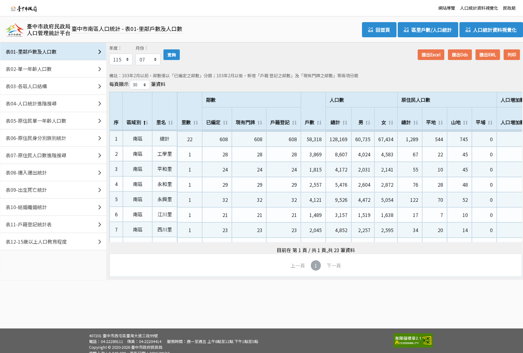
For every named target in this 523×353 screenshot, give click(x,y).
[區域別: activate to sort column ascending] (137, 130)
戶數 (309, 122)
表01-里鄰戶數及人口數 (31, 51)
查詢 (171, 55)
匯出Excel (431, 55)
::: (6, 7)
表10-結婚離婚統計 (26, 207)
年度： (115, 48)
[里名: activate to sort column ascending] (164, 130)
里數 (186, 122)
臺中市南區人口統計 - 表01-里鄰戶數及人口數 (126, 28)
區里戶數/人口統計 (431, 29)
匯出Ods (460, 55)
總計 (335, 122)
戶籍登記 (280, 122)
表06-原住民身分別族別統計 (36, 138)
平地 (431, 122)
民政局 (509, 8)
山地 (456, 122)
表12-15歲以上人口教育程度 (36, 241)
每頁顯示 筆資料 (137, 84)
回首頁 (383, 29)
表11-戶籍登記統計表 (29, 224)
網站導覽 (446, 8)
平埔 (480, 122)
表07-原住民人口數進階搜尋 (36, 155)
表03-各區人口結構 (26, 86)
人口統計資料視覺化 (479, 8)
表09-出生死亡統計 (26, 189)
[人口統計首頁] (23, 8)
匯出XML (487, 55)
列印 (512, 55)
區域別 (134, 122)
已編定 (213, 122)
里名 (161, 122)
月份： (142, 48)
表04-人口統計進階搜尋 (31, 103)
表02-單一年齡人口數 (29, 68)
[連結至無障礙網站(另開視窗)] (413, 340)
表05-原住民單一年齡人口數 (36, 120)
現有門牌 (245, 122)
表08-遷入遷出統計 (26, 172)
